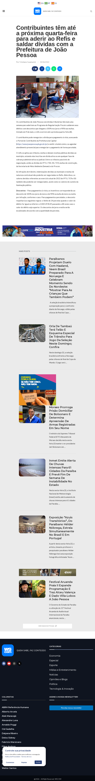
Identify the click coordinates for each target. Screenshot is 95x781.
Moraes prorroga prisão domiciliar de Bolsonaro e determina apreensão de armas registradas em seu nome (62, 418)
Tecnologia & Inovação (61, 688)
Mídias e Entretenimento (62, 670)
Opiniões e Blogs (58, 679)
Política (53, 684)
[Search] (91, 11)
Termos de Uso (26, 757)
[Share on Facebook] (41, 68)
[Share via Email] (59, 68)
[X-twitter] (19, 663)
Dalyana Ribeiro (10, 733)
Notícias (53, 674)
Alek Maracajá (9, 716)
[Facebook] (4, 663)
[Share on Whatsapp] (53, 68)
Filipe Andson (9, 746)
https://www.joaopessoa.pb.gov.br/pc (32, 144)
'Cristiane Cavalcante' (27, 62)
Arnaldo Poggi (9, 725)
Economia (54, 655)
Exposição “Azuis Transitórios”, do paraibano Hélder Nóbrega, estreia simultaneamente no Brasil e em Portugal (61, 528)
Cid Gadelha (8, 729)
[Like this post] (36, 68)
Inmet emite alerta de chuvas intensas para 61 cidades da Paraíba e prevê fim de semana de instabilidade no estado (62, 473)
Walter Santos (9, 768)
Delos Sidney (8, 738)
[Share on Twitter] (47, 68)
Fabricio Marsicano (11, 742)
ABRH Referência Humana (15, 707)
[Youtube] (9, 663)
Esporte (53, 665)
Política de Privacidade (12, 757)
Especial (53, 660)
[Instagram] (14, 663)
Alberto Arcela (9, 712)
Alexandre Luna (10, 720)
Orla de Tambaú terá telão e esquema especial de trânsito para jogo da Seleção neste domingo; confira (62, 337)
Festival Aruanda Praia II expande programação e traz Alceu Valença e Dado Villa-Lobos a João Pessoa (62, 590)
